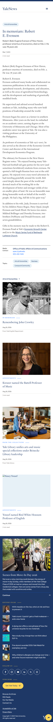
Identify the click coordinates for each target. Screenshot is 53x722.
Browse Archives (9, 694)
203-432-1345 (18, 254)
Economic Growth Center (35, 229)
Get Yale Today (11, 685)
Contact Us (7, 703)
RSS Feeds (6, 697)
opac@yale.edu (19, 251)
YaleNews (10, 9)
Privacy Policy (7, 712)
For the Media (8, 700)
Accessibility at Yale (9, 708)
